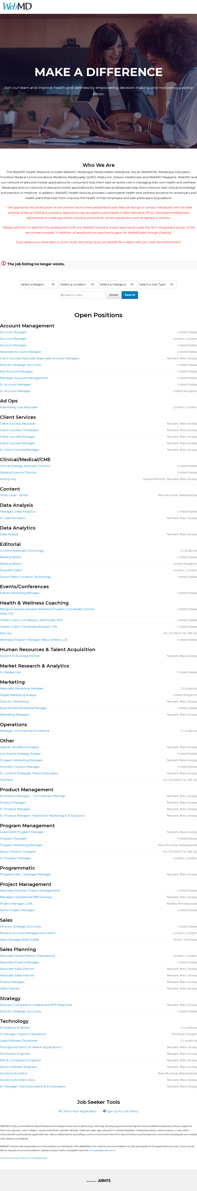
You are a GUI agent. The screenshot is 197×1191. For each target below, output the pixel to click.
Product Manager (13, 802)
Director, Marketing (14, 701)
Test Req (6, 780)
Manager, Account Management (24, 378)
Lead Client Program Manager (22, 832)
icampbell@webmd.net (102, 1150)
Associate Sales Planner (17, 969)
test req (5, 633)
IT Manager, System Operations (23, 1034)
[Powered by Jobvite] (99, 1181)
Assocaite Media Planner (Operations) (27, 956)
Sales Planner (10, 988)
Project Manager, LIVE (16, 903)
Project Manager (12, 982)
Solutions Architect (14, 1073)
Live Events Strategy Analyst (20, 753)
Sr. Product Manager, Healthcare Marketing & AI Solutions (42, 815)
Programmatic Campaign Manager (25, 874)
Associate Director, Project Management (30, 890)
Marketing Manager (14, 714)
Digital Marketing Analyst (18, 695)
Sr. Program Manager (15, 858)
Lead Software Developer (19, 1040)
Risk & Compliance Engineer (20, 1060)
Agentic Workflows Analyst (19, 747)
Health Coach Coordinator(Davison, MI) (28, 626)
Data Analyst (9, 534)
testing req (8, 479)
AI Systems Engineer (15, 1027)
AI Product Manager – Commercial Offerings (32, 796)
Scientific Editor (11, 570)
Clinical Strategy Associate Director (25, 466)
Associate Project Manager (19, 962)
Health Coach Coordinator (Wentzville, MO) (31, 620)
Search (129, 295)
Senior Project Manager (17, 910)
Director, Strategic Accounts (20, 365)
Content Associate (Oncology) (22, 550)
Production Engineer (15, 1054)
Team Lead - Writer (14, 495)
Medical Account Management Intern (28, 933)
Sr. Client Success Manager (19, 450)
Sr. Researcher (10, 672)
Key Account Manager (16, 371)
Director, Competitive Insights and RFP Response (36, 1005)
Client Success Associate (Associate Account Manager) (39, 358)
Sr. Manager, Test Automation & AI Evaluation (33, 1086)
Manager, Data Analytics (17, 511)
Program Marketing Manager (21, 760)
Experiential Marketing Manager (23, 708)
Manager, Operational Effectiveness (26, 897)
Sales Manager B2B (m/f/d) (19, 939)
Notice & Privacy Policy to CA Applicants (23, 1158)
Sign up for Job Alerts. (122, 1111)
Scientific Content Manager (20, 767)
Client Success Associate (18, 423)
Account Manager (13, 332)
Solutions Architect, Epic (17, 1080)
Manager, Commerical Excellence (25, 731)
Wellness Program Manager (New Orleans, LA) (34, 640)
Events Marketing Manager (20, 593)
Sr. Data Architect (13, 518)
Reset (113, 295)
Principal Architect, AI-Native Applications (30, 1047)
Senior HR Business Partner (20, 656)
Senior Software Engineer (18, 1067)
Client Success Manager (17, 436)
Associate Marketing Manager (22, 688)
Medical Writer (10, 557)
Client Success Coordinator (19, 430)
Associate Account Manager (20, 352)
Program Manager (13, 838)
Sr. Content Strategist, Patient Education (29, 773)
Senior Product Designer (18, 851)
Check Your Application (78, 1111)
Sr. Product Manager (15, 809)
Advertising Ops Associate (19, 407)
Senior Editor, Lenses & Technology (25, 577)
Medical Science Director (18, 472)
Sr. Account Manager (15, 384)
